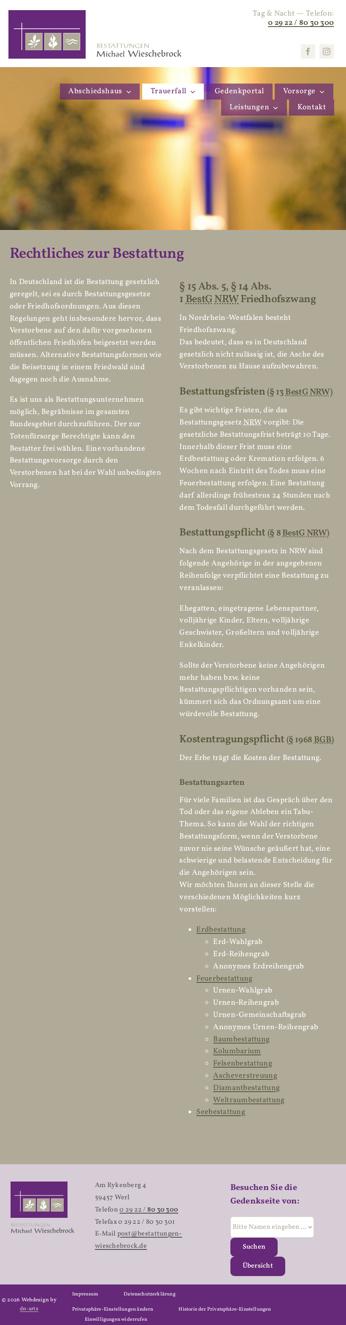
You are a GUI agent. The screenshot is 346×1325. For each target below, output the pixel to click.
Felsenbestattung (242, 1063)
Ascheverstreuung (245, 1076)
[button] (113, 1310)
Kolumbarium (237, 1051)
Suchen (254, 1247)
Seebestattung (220, 1112)
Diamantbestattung (246, 1088)
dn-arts (29, 1309)
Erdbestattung (221, 930)
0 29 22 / (148, 1209)
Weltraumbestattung (248, 1100)
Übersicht (258, 1266)
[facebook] (308, 51)
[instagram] (326, 51)
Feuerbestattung (224, 978)
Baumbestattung (241, 1039)
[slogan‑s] (144, 45)
